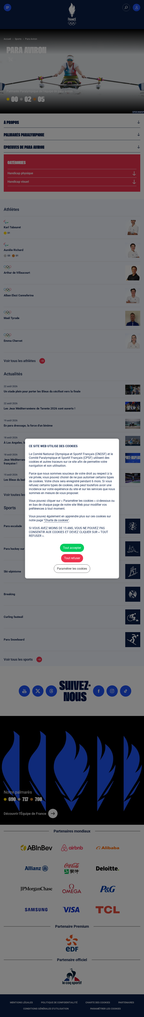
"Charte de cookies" (56, 520)
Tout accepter (72, 548)
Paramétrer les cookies (72, 568)
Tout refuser (72, 558)
